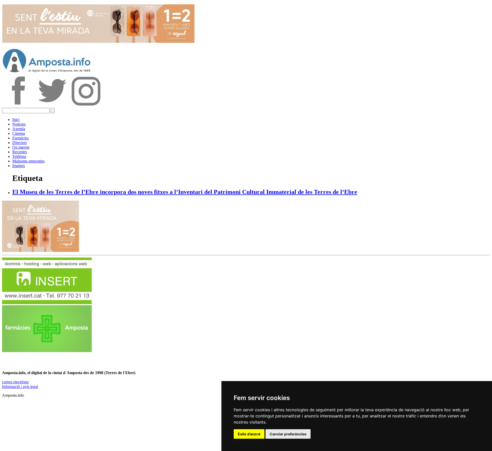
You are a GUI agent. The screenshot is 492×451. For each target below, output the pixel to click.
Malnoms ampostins (28, 161)
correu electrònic (15, 382)
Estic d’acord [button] (249, 434)
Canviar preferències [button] (288, 434)
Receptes (19, 152)
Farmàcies (20, 138)
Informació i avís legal (20, 386)
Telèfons (19, 156)
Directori (19, 142)
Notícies (19, 124)
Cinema (18, 133)
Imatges (18, 165)
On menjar (20, 147)
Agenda (18, 129)
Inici (15, 119)
